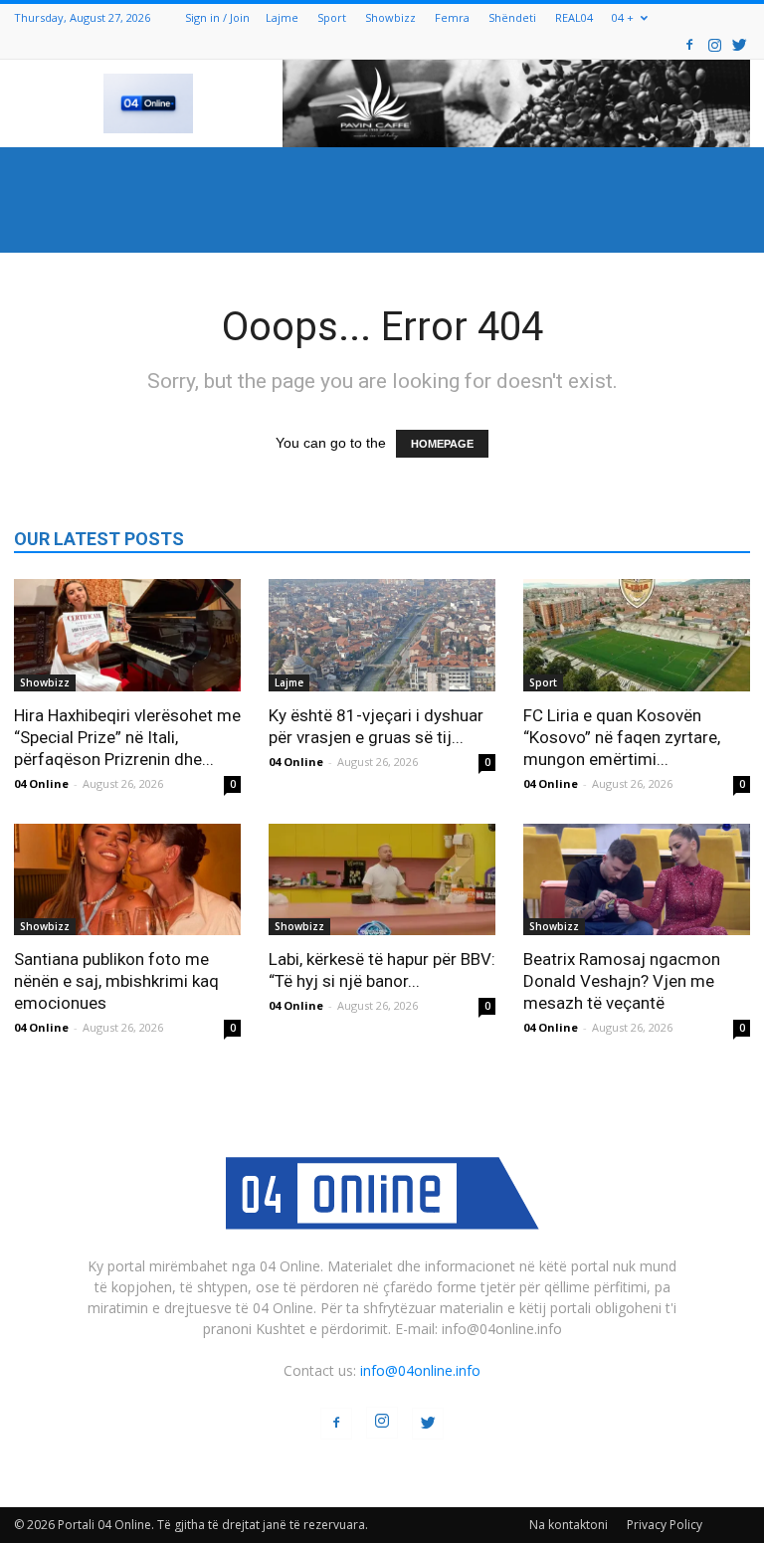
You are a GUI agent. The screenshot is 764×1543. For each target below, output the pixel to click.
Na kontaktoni (568, 1524)
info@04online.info (420, 1370)
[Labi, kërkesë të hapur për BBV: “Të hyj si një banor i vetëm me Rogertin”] (382, 880)
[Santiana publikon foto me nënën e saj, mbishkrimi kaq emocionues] (127, 880)
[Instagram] (714, 44)
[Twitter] (739, 44)
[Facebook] (689, 44)
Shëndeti (512, 17)
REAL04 (574, 17)
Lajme (282, 17)
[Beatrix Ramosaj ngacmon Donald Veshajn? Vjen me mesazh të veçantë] (636, 880)
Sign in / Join (217, 17)
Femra (452, 17)
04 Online (41, 783)
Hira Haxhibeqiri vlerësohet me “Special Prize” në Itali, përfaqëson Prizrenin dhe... (127, 737)
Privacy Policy (664, 1524)
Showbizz (390, 17)
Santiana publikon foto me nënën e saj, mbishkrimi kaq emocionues (116, 981)
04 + (623, 17)
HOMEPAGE (442, 444)
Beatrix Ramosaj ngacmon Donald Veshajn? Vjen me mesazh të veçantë (621, 981)
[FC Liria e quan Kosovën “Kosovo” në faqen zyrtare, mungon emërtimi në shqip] (636, 635)
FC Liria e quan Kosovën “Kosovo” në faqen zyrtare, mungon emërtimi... (621, 737)
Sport (331, 17)
